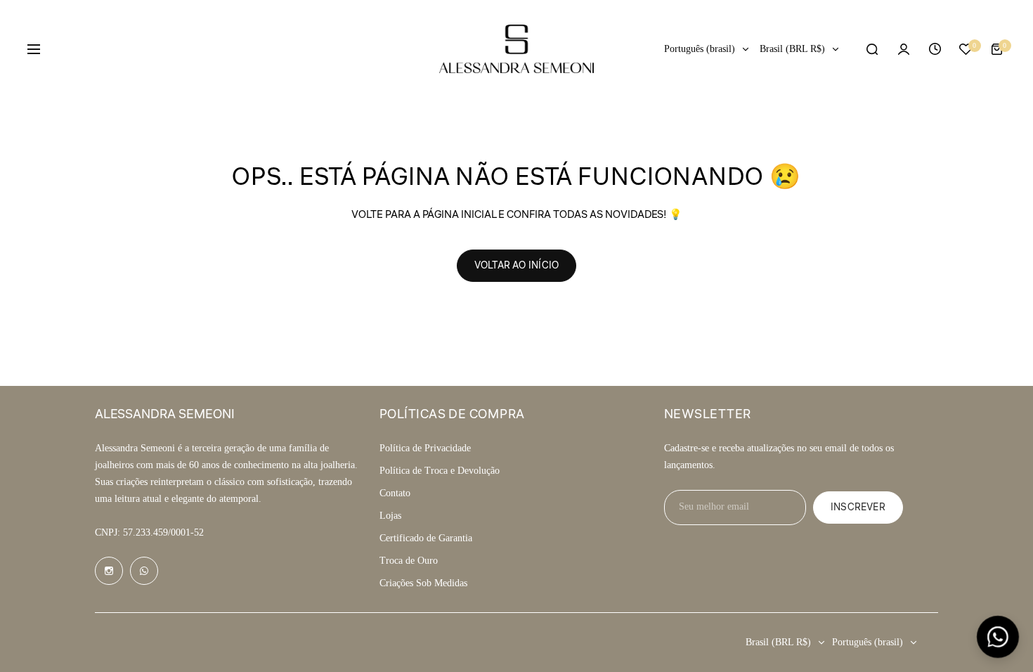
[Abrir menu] (33, 49)
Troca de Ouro (408, 560)
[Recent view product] (934, 49)
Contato (394, 493)
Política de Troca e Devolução (439, 470)
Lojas (390, 515)
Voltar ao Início (516, 266)
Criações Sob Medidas (423, 583)
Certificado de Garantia (425, 538)
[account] (903, 49)
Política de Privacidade (425, 448)
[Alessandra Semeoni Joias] (516, 49)
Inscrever (858, 507)
